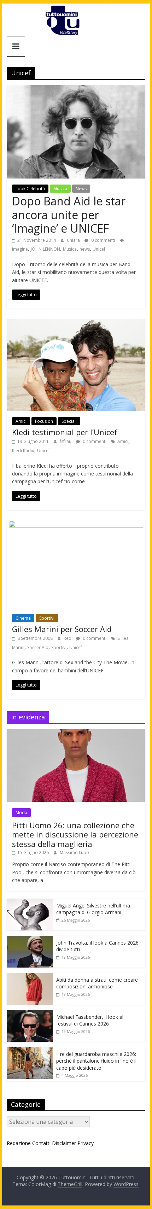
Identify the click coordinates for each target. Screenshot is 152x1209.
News (81, 189)
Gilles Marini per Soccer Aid (62, 629)
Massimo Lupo (74, 852)
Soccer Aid (37, 647)
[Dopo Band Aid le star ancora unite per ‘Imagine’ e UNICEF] (76, 89)
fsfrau (66, 441)
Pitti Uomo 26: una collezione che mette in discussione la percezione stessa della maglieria (75, 834)
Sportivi (46, 618)
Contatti (41, 1143)
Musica (60, 189)
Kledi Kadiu (23, 451)
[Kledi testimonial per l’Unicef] (76, 323)
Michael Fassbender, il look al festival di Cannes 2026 (89, 1020)
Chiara (74, 240)
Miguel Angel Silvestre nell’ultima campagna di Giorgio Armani (93, 909)
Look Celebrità (30, 189)
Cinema (23, 618)
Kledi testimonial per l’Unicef (64, 432)
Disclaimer (64, 1143)
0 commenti (102, 240)
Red (68, 638)
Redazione (19, 1143)
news (85, 249)
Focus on (44, 421)
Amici (21, 421)
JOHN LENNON (45, 249)
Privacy (85, 1143)
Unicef (99, 249)
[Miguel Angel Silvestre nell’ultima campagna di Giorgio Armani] (30, 902)
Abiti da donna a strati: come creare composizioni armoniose (97, 983)
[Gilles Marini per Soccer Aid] (76, 525)
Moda (21, 813)
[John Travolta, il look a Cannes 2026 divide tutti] (30, 939)
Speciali (69, 421)
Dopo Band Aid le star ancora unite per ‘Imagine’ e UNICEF (68, 214)
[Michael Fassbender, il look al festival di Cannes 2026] (30, 1013)
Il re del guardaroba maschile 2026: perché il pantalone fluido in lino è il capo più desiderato (96, 1061)
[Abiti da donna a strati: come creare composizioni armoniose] (30, 976)
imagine (20, 249)
